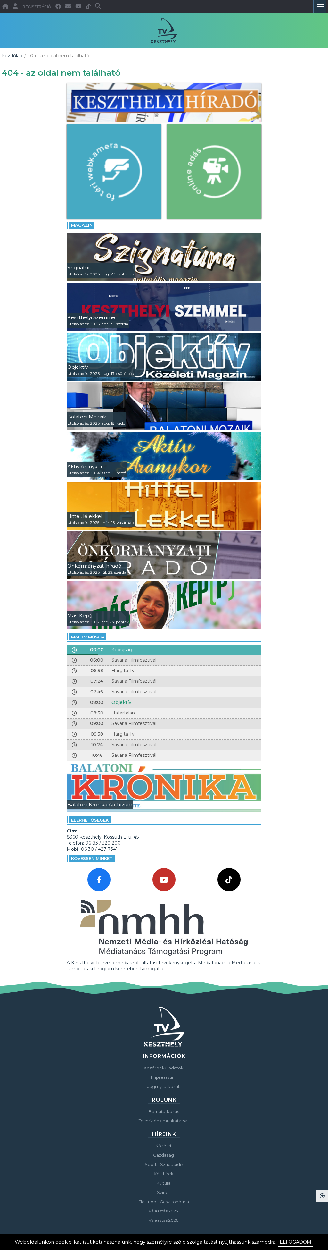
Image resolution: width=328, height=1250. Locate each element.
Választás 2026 (163, 1220)
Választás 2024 (163, 1210)
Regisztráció (36, 7)
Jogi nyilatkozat (163, 1086)
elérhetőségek (90, 820)
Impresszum (163, 1077)
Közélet (163, 1145)
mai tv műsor (87, 636)
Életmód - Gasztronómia (163, 1201)
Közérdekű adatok (164, 1067)
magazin (82, 225)
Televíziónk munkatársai (163, 1120)
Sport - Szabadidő (164, 1164)
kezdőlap (12, 56)
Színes (163, 1192)
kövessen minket (92, 858)
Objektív (121, 702)
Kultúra (163, 1183)
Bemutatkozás (163, 1111)
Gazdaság (163, 1155)
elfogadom (295, 1242)
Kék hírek (164, 1173)
